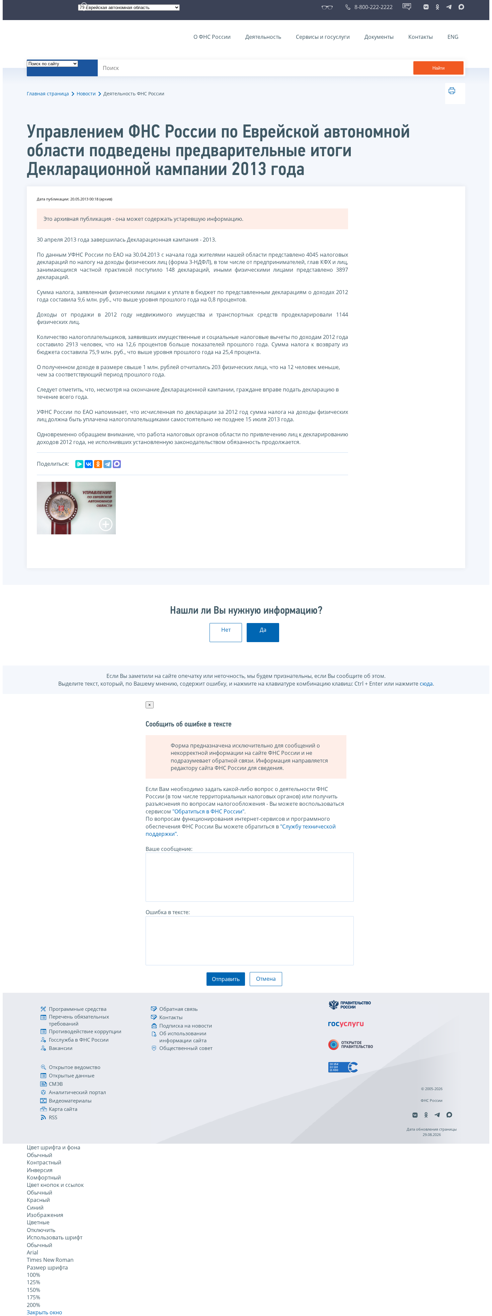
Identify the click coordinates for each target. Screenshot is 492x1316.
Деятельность (263, 36)
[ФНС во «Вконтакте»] (426, 7)
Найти (438, 68)
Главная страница (48, 93)
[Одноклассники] (98, 464)
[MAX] (117, 464)
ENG (453, 36)
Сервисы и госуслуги (323, 36)
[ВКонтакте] (89, 464)
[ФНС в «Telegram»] (449, 7)
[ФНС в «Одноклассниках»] (437, 7)
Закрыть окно (44, 1312)
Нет (226, 629)
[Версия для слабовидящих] (328, 7)
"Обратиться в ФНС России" (208, 811)
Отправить (226, 979)
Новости (86, 93)
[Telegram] (107, 464)
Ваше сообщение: (169, 849)
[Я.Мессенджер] (79, 464)
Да (263, 629)
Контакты (420, 36)
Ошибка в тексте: (168, 912)
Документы (379, 36)
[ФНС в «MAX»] (460, 7)
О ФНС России (212, 36)
